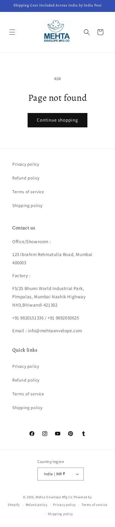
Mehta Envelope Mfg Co (54, 497)
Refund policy (26, 178)
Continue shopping (57, 120)
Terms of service (28, 191)
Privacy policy (25, 164)
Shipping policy (27, 205)
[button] (12, 32)
